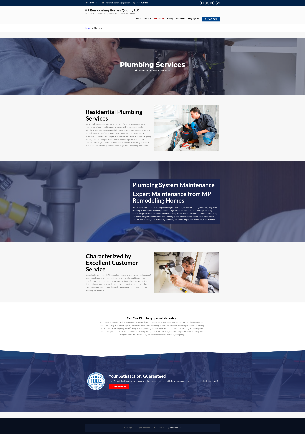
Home (138, 19)
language (192, 19)
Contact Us (180, 19)
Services (157, 19)
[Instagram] (207, 3)
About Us (147, 19)
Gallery (170, 19)
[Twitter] (218, 3)
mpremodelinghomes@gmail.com (118, 3)
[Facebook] (202, 3)
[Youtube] (212, 3)
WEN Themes (175, 427)
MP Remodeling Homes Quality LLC (112, 10)
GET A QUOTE (211, 19)
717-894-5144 (94, 3)
